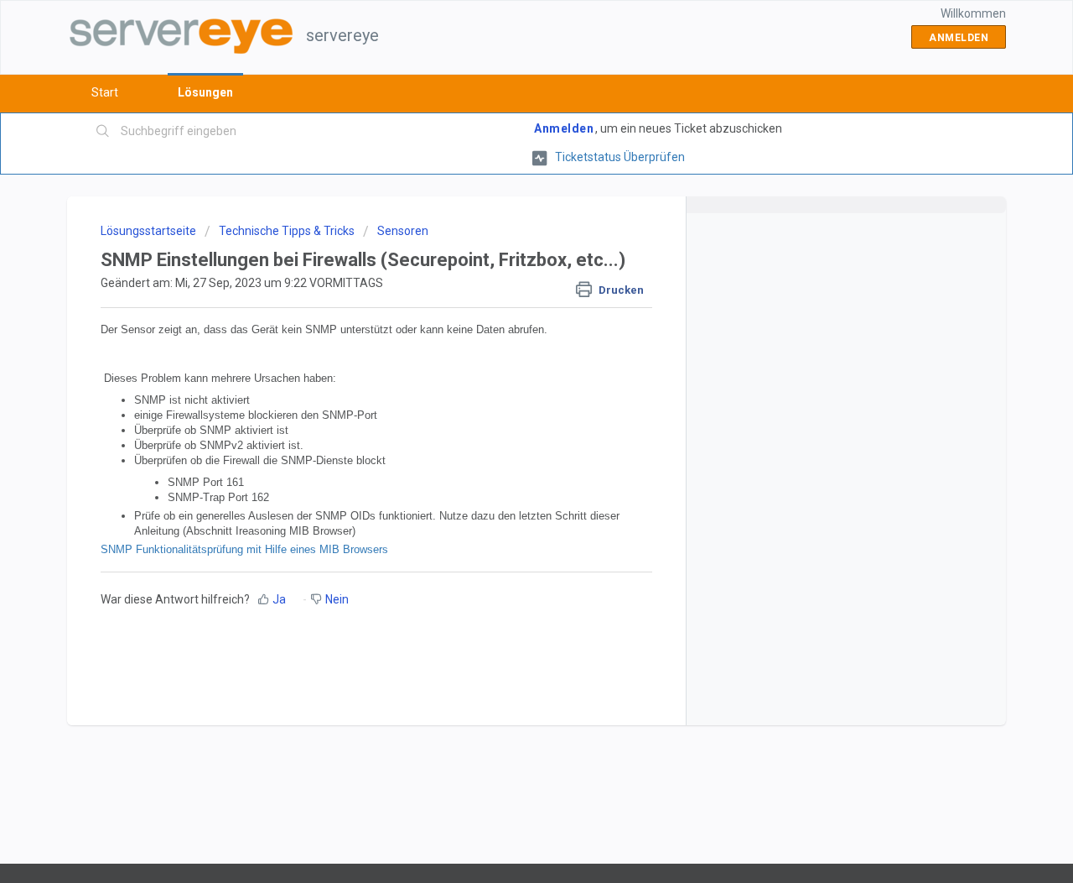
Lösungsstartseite (150, 231)
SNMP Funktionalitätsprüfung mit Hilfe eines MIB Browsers (246, 549)
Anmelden (564, 128)
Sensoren (402, 231)
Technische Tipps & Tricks (287, 231)
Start (104, 92)
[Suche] (103, 132)
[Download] (505, 219)
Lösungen (205, 92)
